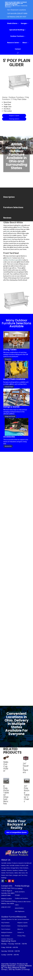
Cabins (17, 905)
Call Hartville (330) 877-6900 (17, 13)
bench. (9, 258)
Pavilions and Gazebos (21, 898)
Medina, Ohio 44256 (7, 903)
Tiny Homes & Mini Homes (23, 901)
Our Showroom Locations (16, 10)
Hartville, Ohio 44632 (7, 893)
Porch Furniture (5, 929)
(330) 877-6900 (6, 895)
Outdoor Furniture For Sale (9, 919)
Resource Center (13, 43)
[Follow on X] (6, 881)
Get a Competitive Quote (16, 832)
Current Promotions (23, 919)
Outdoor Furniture (17, 36)
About (24, 43)
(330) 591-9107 (6, 907)
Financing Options (14, 119)
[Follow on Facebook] (2, 881)
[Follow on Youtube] (12, 881)
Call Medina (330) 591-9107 (16, 17)
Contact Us (20, 932)
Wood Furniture (5, 926)
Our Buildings (19, 888)
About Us (20, 929)
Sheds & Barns (12, 23)
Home (4, 97)
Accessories (8, 446)
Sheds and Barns (20, 892)
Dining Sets (8, 359)
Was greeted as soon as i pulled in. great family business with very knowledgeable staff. (15, 691)
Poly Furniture (5, 922)
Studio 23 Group (22, 969)
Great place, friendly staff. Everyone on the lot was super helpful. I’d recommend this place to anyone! (16, 625)
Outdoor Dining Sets (7, 939)
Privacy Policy (21, 936)
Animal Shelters (19, 908)
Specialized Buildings (16, 30)
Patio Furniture (5, 936)
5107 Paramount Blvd (8, 901)
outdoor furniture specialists (12, 260)
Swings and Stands (10, 416)
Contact (18, 49)
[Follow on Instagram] (9, 881)
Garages (24, 23)
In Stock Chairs (9, 386)
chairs (8, 231)
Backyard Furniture (6, 932)
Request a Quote (14, 115)
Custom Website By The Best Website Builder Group (16, 967)
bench (20, 227)
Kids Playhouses (19, 911)
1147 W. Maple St (6, 891)
